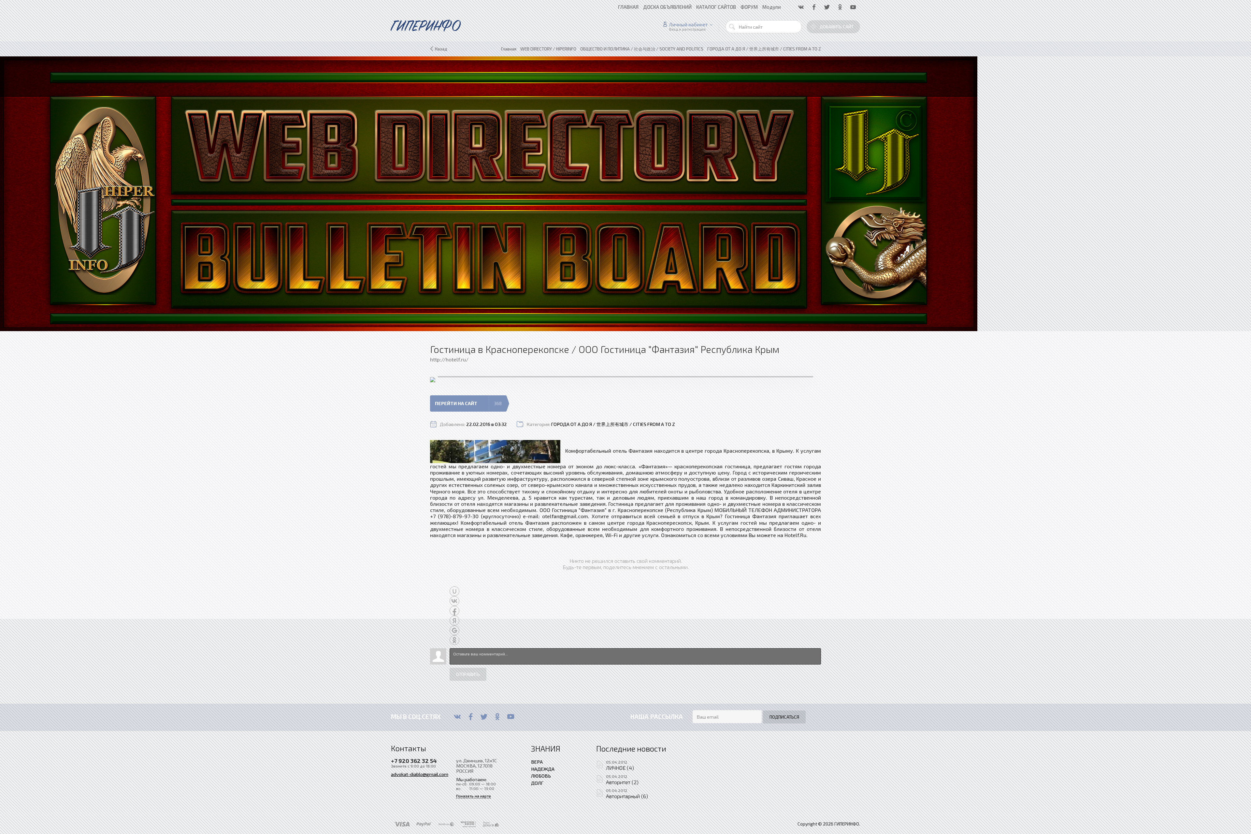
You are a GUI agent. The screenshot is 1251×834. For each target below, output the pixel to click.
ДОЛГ (537, 783)
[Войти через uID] (454, 591)
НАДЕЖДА (542, 769)
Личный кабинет (688, 24)
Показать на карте (473, 796)
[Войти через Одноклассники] (454, 640)
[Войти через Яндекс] (454, 620)
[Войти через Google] (454, 630)
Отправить (468, 674)
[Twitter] (484, 716)
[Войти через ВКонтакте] (454, 601)
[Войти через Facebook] (454, 611)
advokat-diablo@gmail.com (419, 774)
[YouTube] (510, 716)
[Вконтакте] (457, 716)
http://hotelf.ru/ (449, 359)
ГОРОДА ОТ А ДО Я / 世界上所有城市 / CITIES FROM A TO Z (613, 424)
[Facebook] (470, 716)
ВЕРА (537, 762)
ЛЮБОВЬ (541, 776)
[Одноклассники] (497, 716)
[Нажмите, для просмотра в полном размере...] (495, 450)
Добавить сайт (837, 26)
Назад (441, 48)
